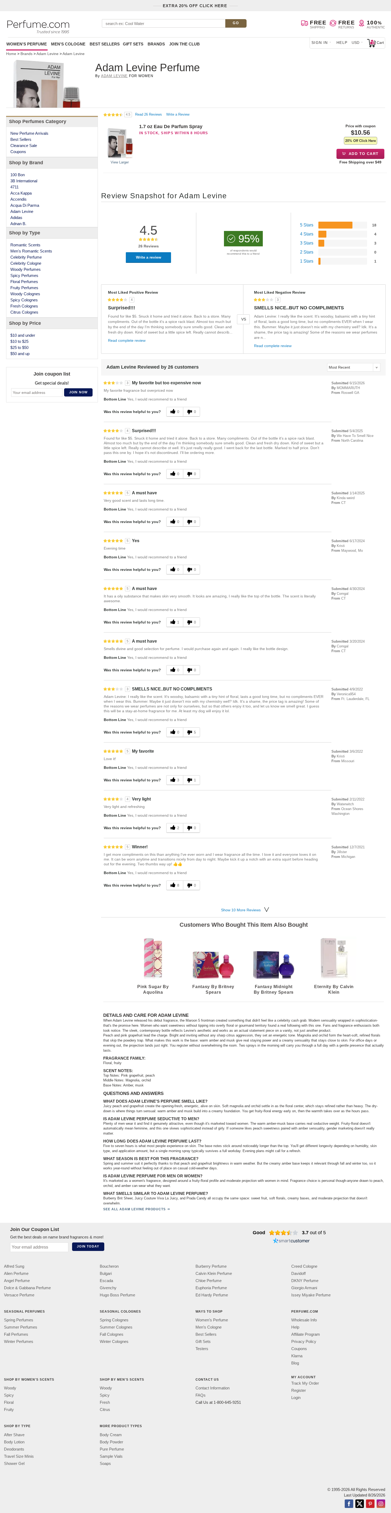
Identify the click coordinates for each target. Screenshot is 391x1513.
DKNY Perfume (304, 1280)
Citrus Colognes (24, 312)
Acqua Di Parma (24, 205)
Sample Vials (111, 1456)
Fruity (9, 1409)
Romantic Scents (25, 245)
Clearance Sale (23, 145)
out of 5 (314, 1232)
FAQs (201, 1395)
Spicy (9, 1395)
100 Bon (17, 174)
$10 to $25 (19, 341)
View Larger (120, 162)
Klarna (296, 1356)
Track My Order (305, 1383)
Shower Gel (14, 1463)
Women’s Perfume (212, 1320)
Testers (202, 1348)
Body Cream (111, 1434)
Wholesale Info (304, 1320)
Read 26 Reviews (149, 114)
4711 (14, 187)
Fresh (105, 1402)
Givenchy (108, 1288)
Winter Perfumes (18, 1341)
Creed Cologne (304, 1266)
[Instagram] (381, 1504)
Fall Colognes (111, 1334)
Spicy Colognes (24, 300)
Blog (295, 1363)
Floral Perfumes (24, 281)
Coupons (18, 151)
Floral (9, 1402)
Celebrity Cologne (25, 263)
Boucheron (109, 1266)
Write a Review (177, 114)
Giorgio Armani (304, 1288)
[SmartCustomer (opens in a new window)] (291, 1241)
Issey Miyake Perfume (311, 1295)
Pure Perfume (112, 1449)
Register (298, 1390)
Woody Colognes (25, 294)
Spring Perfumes (18, 1320)
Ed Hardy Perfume (212, 1295)
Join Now (78, 392)
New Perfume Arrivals (29, 133)
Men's (68, 44)
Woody (10, 1388)
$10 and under (22, 335)
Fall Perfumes (16, 1334)
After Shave (14, 1434)
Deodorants (14, 1449)
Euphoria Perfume (211, 1288)
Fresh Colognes (24, 306)
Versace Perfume (19, 1295)
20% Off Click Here (360, 141)
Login (296, 1397)
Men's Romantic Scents (31, 251)
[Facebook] (349, 1504)
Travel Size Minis (19, 1456)
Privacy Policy (303, 1341)
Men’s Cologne (209, 1327)
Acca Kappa (21, 193)
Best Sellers (105, 44)
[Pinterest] (370, 1504)
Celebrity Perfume (26, 257)
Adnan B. (18, 223)
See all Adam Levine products (134, 1209)
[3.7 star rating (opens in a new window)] (283, 1232)
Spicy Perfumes (24, 275)
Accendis (18, 199)
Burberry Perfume (211, 1266)
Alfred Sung (14, 1266)
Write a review (148, 257)
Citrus (105, 1409)
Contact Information (213, 1388)
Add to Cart (363, 153)
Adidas (16, 217)
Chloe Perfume (209, 1280)
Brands (156, 44)
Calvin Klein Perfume (214, 1273)
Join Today (88, 1246)
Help (342, 42)
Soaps (105, 1463)
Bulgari (106, 1273)
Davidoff (298, 1273)
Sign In (319, 42)
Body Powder (111, 1442)
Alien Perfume (16, 1273)
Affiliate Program (305, 1334)
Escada (106, 1280)
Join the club (184, 44)
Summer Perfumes (20, 1327)
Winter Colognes (114, 1341)
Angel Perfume (17, 1280)
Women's (26, 44)
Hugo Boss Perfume (117, 1295)
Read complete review (126, 340)
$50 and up (20, 353)
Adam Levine (114, 76)
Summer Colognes (116, 1327)
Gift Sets (133, 44)
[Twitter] (359, 1504)
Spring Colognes (114, 1320)
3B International (23, 181)
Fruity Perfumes (24, 287)
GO (236, 23)
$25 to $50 (19, 347)
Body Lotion (14, 1442)
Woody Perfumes (25, 269)
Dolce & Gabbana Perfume (27, 1288)
